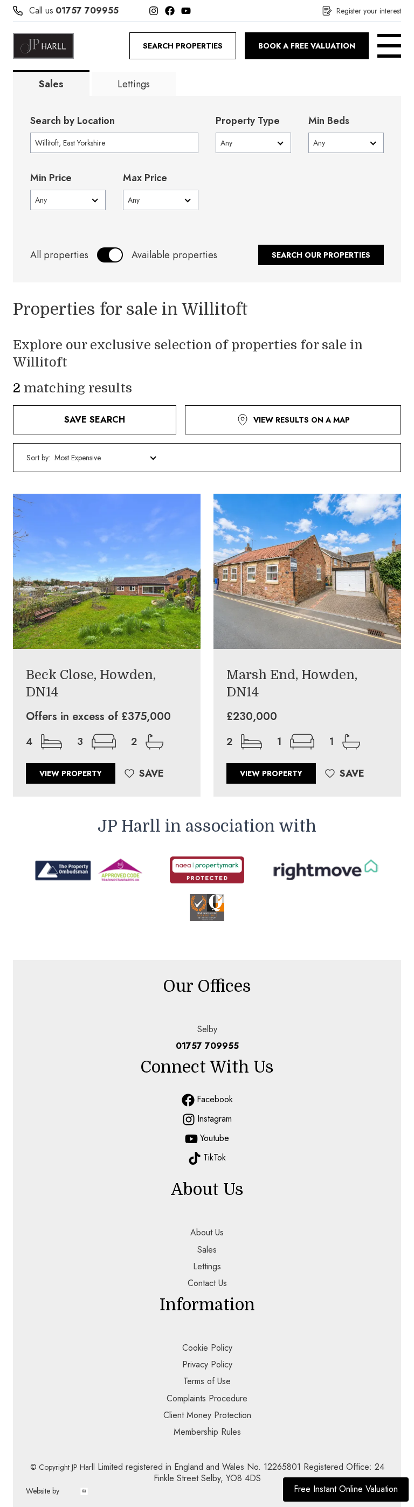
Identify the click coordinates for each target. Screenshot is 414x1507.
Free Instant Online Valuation (346, 1489)
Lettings (134, 84)
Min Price (51, 178)
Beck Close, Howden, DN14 (91, 683)
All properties (59, 255)
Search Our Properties (321, 255)
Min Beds (328, 121)
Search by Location (72, 121)
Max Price (145, 178)
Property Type (248, 121)
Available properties (174, 255)
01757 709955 (87, 10)
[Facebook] (170, 11)
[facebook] (188, 1100)
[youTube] (191, 1138)
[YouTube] (186, 11)
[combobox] (114, 142)
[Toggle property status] (110, 254)
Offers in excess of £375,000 (98, 716)
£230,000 (251, 716)
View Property (70, 773)
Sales (51, 84)
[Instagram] (153, 11)
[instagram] (188, 1119)
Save (151, 773)
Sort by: (38, 457)
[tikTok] (194, 1158)
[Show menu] (389, 46)
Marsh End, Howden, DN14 (291, 683)
